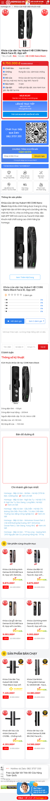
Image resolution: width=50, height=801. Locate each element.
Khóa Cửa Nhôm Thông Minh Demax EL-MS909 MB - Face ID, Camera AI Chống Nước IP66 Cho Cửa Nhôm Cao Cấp (36, 682)
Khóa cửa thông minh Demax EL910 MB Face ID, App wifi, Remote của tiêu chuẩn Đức (13, 572)
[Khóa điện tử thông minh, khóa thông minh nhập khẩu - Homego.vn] (15, 2)
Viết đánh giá (16, 321)
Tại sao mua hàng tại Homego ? (16, 166)
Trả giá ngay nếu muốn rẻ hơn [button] (25, 114)
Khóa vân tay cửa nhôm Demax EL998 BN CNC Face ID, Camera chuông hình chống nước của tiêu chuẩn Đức (37, 733)
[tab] (25, 114)
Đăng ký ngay (39, 156)
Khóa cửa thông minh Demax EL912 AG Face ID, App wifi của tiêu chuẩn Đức (37, 623)
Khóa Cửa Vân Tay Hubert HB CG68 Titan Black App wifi (12, 682)
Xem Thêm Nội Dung (25, 277)
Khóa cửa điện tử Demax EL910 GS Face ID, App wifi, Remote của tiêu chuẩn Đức (35, 572)
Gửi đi (43, 347)
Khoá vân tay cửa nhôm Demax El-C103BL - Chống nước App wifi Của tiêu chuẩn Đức (12, 733)
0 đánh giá (27, 295)
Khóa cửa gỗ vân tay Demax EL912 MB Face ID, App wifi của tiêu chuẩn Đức (13, 623)
